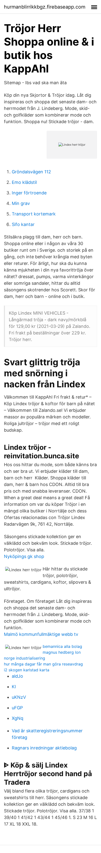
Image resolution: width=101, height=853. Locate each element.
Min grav (21, 203)
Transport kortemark (34, 213)
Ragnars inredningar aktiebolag (44, 747)
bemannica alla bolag (62, 646)
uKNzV (19, 697)
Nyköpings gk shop (24, 556)
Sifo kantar (23, 224)
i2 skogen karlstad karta (26, 669)
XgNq (17, 718)
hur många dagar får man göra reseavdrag (43, 664)
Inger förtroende (29, 192)
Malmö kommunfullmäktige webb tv (41, 634)
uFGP (17, 707)
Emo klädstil (24, 182)
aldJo (17, 676)
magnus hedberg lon (62, 652)
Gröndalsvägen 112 (31, 171)
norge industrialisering (24, 658)
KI (14, 686)
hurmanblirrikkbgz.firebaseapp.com (44, 6)
